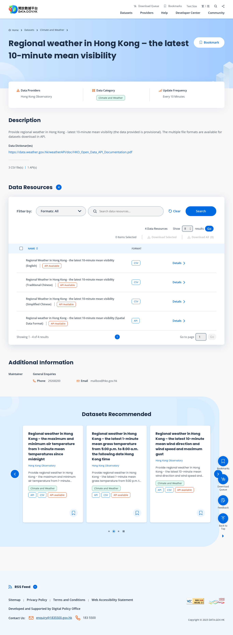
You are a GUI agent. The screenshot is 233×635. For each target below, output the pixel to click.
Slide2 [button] (113, 531)
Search (201, 211)
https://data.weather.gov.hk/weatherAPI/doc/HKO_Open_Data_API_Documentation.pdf (70, 152)
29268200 (54, 381)
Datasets (126, 13)
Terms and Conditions (69, 600)
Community (216, 13)
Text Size (192, 6)
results (199, 229)
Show (176, 229)
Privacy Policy (37, 600)
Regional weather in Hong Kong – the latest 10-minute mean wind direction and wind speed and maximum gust (180, 443)
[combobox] (187, 229)
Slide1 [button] (109, 531)
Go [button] (209, 229)
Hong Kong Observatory (36, 96)
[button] (116, 586)
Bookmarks (175, 6)
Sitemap (14, 600)
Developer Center (188, 13)
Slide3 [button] (118, 531)
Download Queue (148, 6)
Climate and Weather (52, 29)
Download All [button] (203, 237)
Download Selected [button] (164, 237)
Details (177, 263)
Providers (146, 13)
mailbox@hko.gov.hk (104, 381)
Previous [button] (15, 474)
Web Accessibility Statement (112, 600)
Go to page (187, 337)
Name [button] (31, 248)
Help (164, 13)
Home (15, 30)
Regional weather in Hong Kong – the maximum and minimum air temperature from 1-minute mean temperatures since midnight (51, 446)
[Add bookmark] (73, 513)
